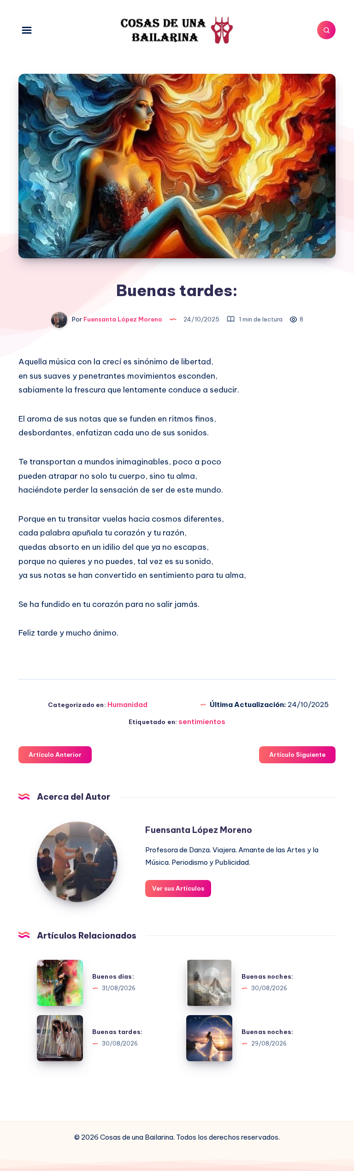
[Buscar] (326, 30)
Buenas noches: (267, 976)
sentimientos (201, 721)
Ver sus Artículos (178, 888)
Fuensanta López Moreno (198, 830)
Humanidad (127, 704)
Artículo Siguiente (297, 754)
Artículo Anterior (55, 754)
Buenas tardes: (117, 1031)
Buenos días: (113, 976)
